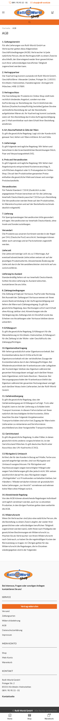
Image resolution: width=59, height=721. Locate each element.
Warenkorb (7, 662)
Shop (4, 653)
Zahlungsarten (8, 616)
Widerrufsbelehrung (11, 620)
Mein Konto (7, 657)
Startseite (6, 28)
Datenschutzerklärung (12, 630)
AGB (4, 625)
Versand (5, 611)
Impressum (7, 635)
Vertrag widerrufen (29, 606)
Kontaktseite (8, 696)
